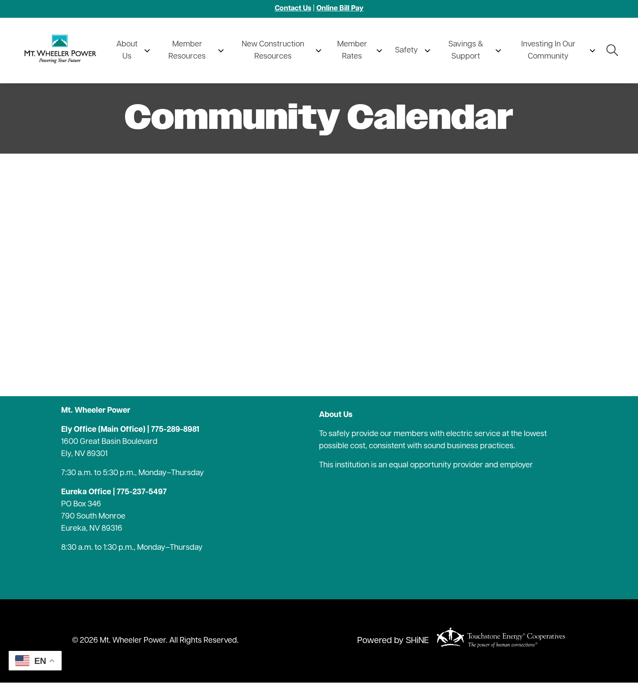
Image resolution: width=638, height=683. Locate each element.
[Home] (63, 50)
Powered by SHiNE (393, 641)
